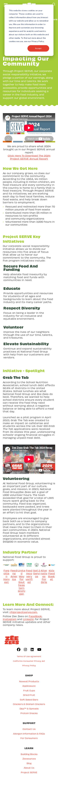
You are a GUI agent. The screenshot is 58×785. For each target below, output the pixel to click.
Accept (38, 48)
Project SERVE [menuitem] (29, 772)
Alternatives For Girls (44, 576)
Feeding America (14, 575)
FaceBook (35, 616)
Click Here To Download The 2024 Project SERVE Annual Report (29, 157)
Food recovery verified (29, 576)
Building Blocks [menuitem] (29, 754)
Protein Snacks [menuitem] (29, 713)
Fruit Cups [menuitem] (29, 690)
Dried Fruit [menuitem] (29, 695)
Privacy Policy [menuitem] (29, 665)
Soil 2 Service (36, 573)
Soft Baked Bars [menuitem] (29, 699)
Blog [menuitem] (29, 763)
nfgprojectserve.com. (23, 612)
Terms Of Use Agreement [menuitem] (29, 656)
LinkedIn (28, 619)
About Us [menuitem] (29, 767)
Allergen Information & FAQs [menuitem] (29, 733)
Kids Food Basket (51, 575)
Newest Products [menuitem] (29, 681)
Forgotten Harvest (6, 576)
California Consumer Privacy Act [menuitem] (29, 661)
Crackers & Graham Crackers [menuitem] (29, 704)
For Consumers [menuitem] (29, 738)
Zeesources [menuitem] (29, 758)
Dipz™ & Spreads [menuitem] (29, 708)
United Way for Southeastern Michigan (21, 582)
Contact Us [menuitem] (29, 729)
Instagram (9, 619)
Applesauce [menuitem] (29, 685)
